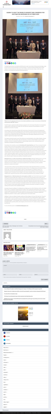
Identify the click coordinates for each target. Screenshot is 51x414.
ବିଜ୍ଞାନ (4, 382)
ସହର (4, 399)
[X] (9, 63)
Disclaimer (38, 412)
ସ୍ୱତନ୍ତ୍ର (5, 404)
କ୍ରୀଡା (4, 369)
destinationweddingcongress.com (22, 205)
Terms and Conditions (28, 412)
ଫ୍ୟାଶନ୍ (5, 377)
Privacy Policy (34, 412)
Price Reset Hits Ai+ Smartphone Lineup (10, 293)
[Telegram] (15, 63)
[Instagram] (7, 63)
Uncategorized (6, 357)
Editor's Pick (6, 347)
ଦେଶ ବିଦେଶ (5, 374)
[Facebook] (5, 63)
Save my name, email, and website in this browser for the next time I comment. (17, 277)
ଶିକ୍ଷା (4, 394)
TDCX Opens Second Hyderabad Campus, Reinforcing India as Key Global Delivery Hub (18, 296)
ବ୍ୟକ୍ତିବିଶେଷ (5, 384)
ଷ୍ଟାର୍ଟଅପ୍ (5, 397)
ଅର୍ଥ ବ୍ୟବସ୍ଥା (5, 362)
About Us (18, 412)
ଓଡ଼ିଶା (4, 367)
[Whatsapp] (13, 63)
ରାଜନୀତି (5, 392)
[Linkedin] (11, 63)
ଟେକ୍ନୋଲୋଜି (5, 372)
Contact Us (22, 412)
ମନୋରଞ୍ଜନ (5, 389)
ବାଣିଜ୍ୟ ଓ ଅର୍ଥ (6, 379)
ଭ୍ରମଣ (5, 387)
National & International (29, 16)
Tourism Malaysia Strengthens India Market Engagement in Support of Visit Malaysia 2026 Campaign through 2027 (23, 288)
